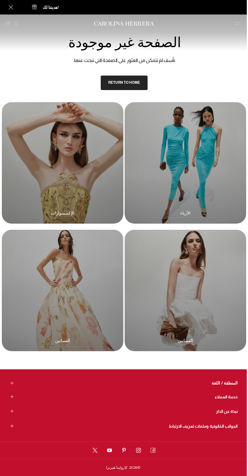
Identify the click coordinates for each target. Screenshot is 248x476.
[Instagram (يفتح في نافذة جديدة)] (138, 450)
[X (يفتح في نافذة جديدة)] (95, 450)
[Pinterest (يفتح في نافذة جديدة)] (124, 450)
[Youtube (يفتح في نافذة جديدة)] (109, 450)
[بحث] (16, 24)
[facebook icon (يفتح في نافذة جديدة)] (153, 450)
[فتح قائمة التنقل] (237, 23)
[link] (124, 83)
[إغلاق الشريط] (11, 7)
